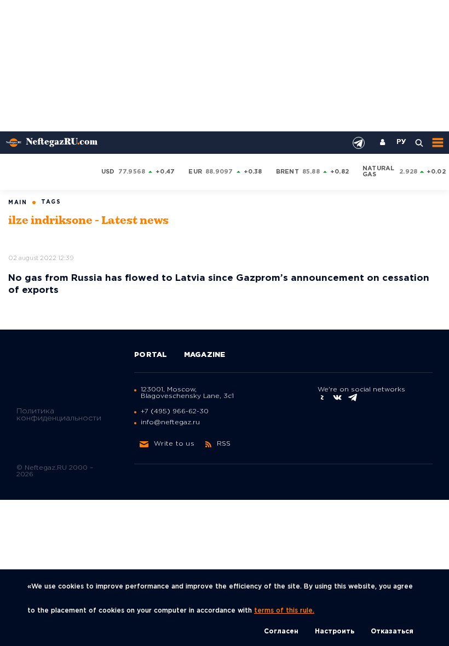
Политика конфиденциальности (58, 415)
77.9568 (132, 172)
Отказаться (392, 631)
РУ (401, 142)
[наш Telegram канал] (359, 143)
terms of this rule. (284, 611)
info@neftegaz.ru (170, 422)
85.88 (311, 172)
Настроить (334, 631)
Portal (151, 355)
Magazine (205, 355)
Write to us (174, 444)
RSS (224, 444)
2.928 (408, 172)
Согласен (281, 631)
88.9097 (219, 172)
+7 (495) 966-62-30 (175, 411)
